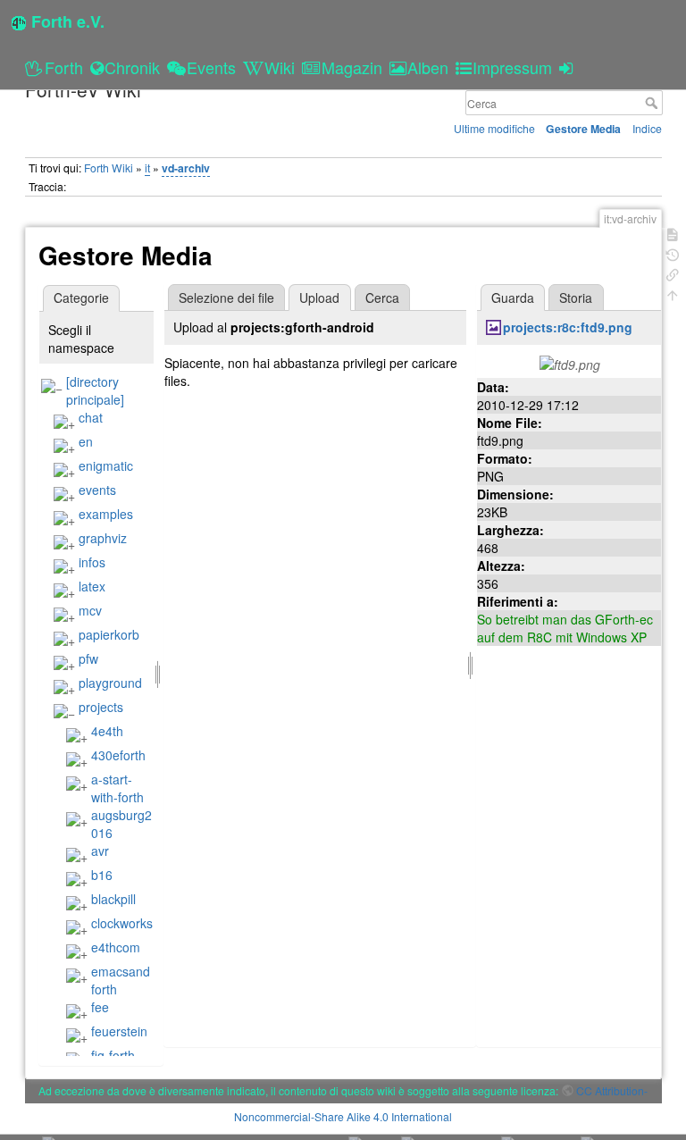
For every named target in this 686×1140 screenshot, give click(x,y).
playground (110, 683)
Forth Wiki (108, 167)
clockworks (122, 923)
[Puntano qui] (672, 273)
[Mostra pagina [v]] (672, 232)
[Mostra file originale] (570, 363)
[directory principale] (95, 390)
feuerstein (119, 1031)
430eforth (118, 755)
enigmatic (106, 465)
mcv (90, 610)
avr (100, 850)
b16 (102, 875)
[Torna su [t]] (672, 293)
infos (92, 562)
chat (91, 417)
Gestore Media (583, 129)
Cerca (653, 102)
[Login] (568, 67)
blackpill (113, 899)
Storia (575, 297)
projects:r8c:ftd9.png (567, 327)
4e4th (107, 731)
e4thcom (115, 947)
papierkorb (109, 634)
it (147, 167)
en (86, 441)
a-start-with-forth (117, 788)
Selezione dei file (226, 297)
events (97, 490)
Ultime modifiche (494, 128)
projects (101, 707)
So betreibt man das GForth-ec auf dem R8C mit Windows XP (565, 628)
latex (92, 586)
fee (100, 1007)
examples (106, 514)
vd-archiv (186, 168)
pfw (88, 658)
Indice (647, 128)
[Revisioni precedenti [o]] (672, 253)
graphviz (103, 538)
